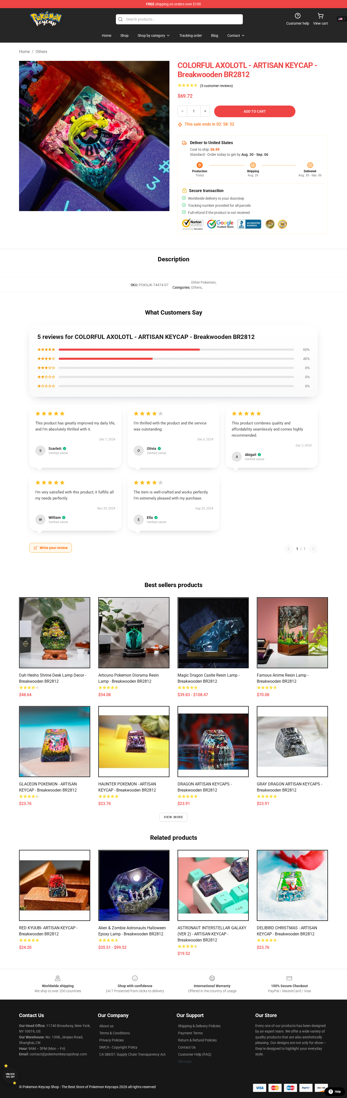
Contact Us (187, 1047)
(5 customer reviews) (216, 86)
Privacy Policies (111, 1040)
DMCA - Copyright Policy (118, 1047)
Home (24, 51)
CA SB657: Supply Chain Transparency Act (132, 1054)
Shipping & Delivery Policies (199, 1026)
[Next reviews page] (313, 548)
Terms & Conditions (114, 1033)
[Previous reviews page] (288, 548)
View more (173, 817)
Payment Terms (190, 1033)
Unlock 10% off (10, 1075)
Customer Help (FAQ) (194, 1054)
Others (41, 51)
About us (106, 1026)
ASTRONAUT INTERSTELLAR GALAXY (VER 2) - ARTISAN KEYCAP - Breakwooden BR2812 (212, 933)
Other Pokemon (203, 282)
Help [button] (338, 1091)
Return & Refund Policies (197, 1040)
